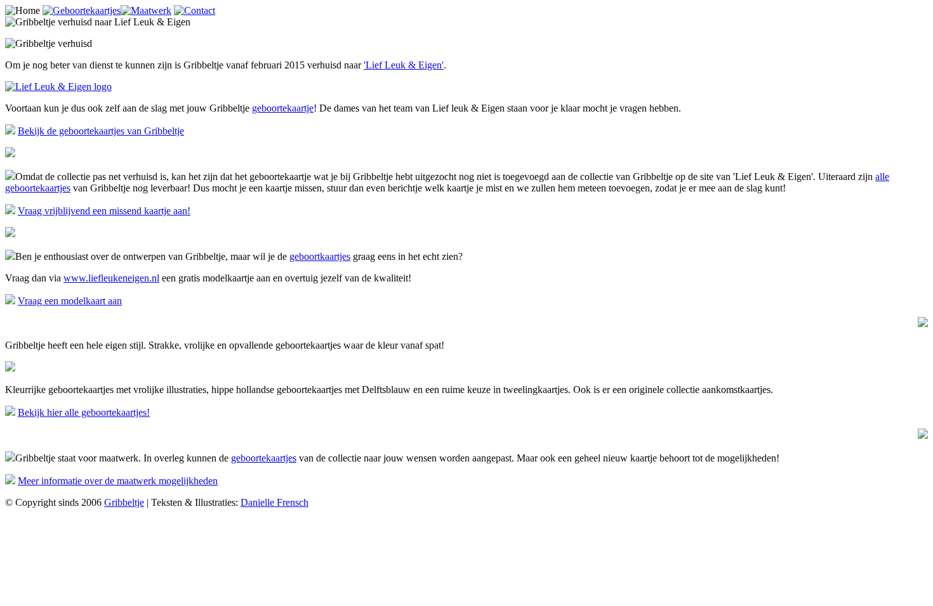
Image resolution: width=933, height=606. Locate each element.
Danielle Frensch (274, 502)
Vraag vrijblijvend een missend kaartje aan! (104, 210)
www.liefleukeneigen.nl (111, 278)
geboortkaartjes (319, 256)
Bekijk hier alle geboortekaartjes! (84, 412)
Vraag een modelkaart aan (70, 300)
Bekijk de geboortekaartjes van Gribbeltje (101, 131)
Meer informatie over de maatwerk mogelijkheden (118, 480)
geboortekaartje (283, 108)
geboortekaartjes (263, 458)
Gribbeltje (124, 502)
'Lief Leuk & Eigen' (404, 65)
